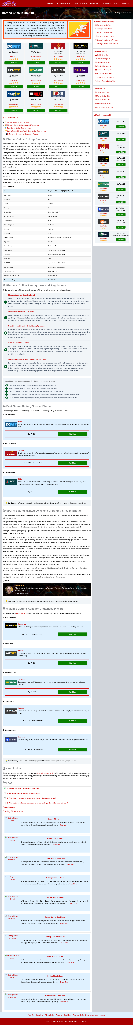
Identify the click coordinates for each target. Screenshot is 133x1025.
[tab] (47, 788)
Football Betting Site (104, 66)
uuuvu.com (60, 1021)
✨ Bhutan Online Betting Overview (17, 122)
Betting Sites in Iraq (55, 819)
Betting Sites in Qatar (55, 976)
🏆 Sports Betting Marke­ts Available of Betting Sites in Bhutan (26, 131)
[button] (69, 3)
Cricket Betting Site (103, 62)
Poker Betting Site (103, 96)
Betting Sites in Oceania (105, 36)
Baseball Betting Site (104, 70)
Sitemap (102, 1015)
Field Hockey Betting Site (106, 77)
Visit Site (14, 63)
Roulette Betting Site (104, 103)
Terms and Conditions (63, 1015)
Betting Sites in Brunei (55, 897)
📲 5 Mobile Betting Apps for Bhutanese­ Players (21, 134)
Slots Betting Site (103, 92)
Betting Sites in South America (107, 44)
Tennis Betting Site (103, 59)
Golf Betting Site (102, 55)
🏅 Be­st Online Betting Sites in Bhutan (18, 128)
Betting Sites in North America (107, 40)
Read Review (13, 57)
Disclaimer (39, 1015)
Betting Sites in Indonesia (55, 937)
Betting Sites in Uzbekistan (55, 995)
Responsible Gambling (81, 1015)
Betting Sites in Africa (104, 29)
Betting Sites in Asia (13, 811)
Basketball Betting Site (105, 73)
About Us (31, 1015)
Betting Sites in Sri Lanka (55, 956)
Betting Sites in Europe (105, 32)
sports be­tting (20, 613)
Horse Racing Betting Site (106, 81)
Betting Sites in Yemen (55, 838)
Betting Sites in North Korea (55, 858)
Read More (63, 825)
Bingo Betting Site (103, 100)
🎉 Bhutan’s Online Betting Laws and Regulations (22, 125)
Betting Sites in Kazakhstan (55, 917)
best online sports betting (45, 773)
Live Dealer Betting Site (105, 107)
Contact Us (94, 1015)
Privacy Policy (50, 1015)
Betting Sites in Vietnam (55, 878)
